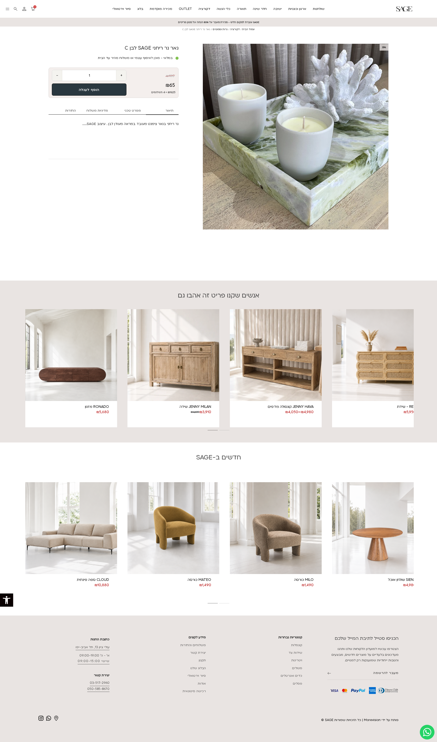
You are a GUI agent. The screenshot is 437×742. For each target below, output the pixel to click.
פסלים (297, 684)
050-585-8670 (98, 689)
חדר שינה (260, 9)
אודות (202, 684)
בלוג (140, 9)
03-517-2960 (100, 683)
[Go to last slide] (23, 368)
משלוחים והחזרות (193, 645)
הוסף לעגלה (89, 90)
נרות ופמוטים (220, 29)
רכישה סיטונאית (194, 691)
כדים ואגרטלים (291, 676)
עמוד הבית (248, 29)
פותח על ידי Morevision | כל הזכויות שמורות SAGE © (360, 720)
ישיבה (277, 9)
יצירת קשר (198, 653)
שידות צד (295, 653)
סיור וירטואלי (122, 9)
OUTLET (185, 9)
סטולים (297, 668)
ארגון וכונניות (297, 9)
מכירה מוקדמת (161, 9)
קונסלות (296, 645)
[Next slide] (414, 368)
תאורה (241, 9)
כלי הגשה (223, 9)
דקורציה (204, 9)
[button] (6, 600)
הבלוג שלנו (198, 668)
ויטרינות (296, 660)
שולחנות (318, 9)
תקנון (202, 660)
